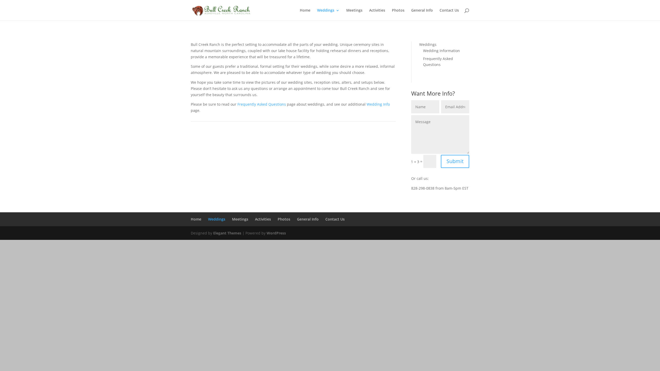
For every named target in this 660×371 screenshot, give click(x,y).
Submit (455, 161)
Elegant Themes (227, 233)
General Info (422, 11)
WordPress (276, 233)
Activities (377, 11)
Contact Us (449, 11)
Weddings (325, 11)
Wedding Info (378, 104)
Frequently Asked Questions (261, 104)
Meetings (354, 11)
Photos (398, 11)
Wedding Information (441, 50)
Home (305, 11)
